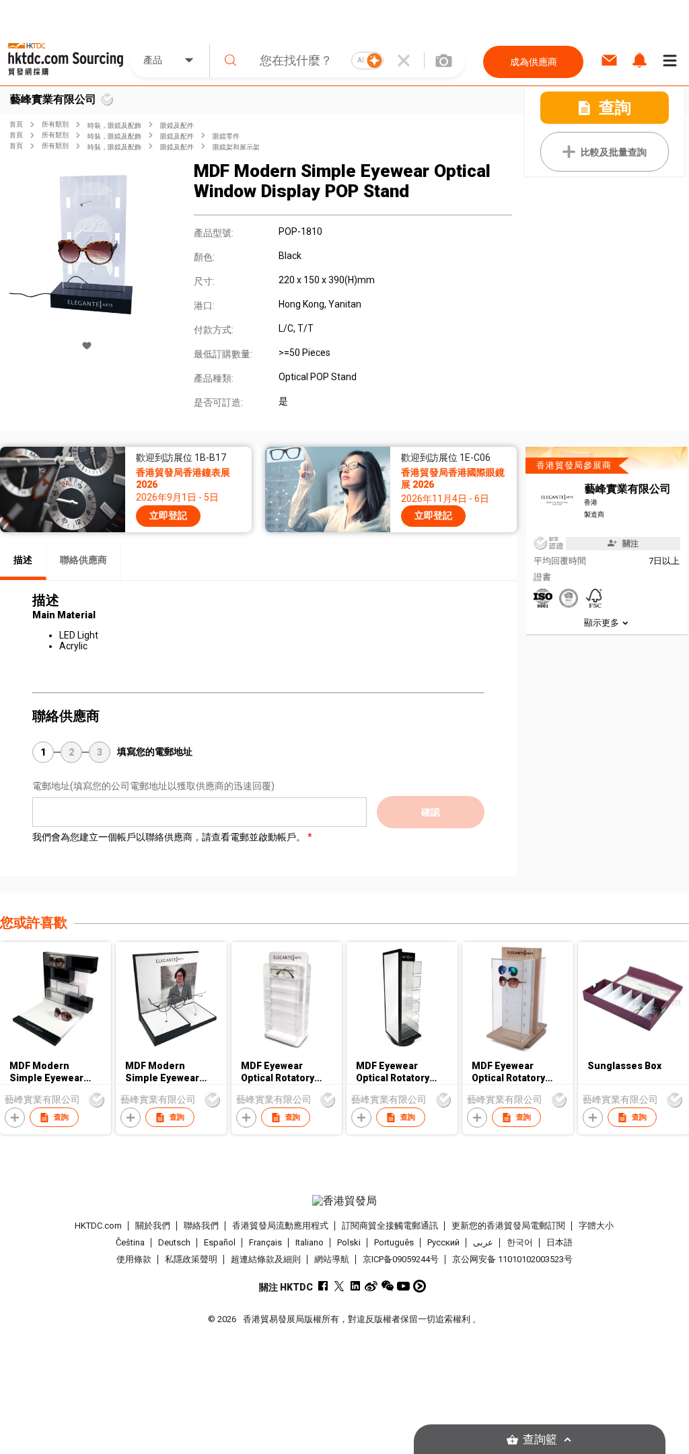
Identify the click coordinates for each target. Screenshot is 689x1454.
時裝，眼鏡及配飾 (114, 125)
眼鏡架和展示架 (236, 147)
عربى (483, 1242)
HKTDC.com (98, 1226)
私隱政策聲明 (191, 1259)
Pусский (443, 1242)
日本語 (559, 1242)
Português (394, 1242)
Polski (349, 1242)
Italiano (309, 1242)
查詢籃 (540, 1439)
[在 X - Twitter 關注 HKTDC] (338, 1286)
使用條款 (133, 1259)
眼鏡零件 (226, 136)
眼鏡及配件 (177, 125)
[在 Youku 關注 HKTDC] (419, 1286)
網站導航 (331, 1259)
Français (265, 1242)
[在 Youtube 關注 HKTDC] (403, 1286)
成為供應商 (533, 62)
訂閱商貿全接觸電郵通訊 (390, 1226)
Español (219, 1242)
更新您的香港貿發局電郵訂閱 (508, 1226)
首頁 (16, 124)
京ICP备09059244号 (401, 1259)
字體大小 (596, 1226)
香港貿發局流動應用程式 (280, 1226)
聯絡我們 (201, 1226)
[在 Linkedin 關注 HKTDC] (355, 1286)
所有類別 (55, 124)
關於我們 (152, 1226)
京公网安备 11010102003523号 (512, 1259)
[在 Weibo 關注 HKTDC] (371, 1286)
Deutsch (174, 1242)
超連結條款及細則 (266, 1259)
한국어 (520, 1242)
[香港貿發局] (345, 1201)
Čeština (130, 1242)
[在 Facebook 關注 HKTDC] (322, 1286)
